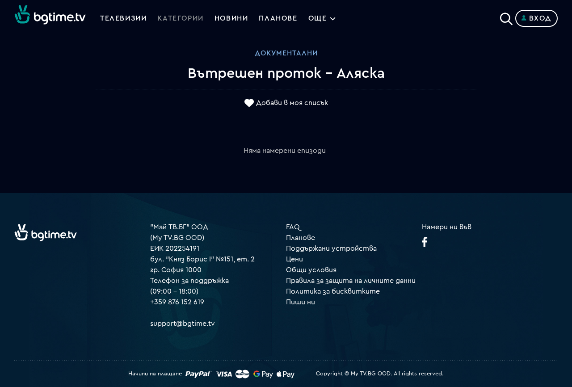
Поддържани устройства (331, 248)
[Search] (506, 16)
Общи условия (311, 269)
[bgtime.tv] (45, 232)
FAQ (293, 227)
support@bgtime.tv (182, 323)
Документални (286, 53)
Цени (294, 259)
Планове (300, 237)
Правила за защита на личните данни (351, 280)
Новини (231, 18)
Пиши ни (300, 302)
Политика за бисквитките (333, 291)
